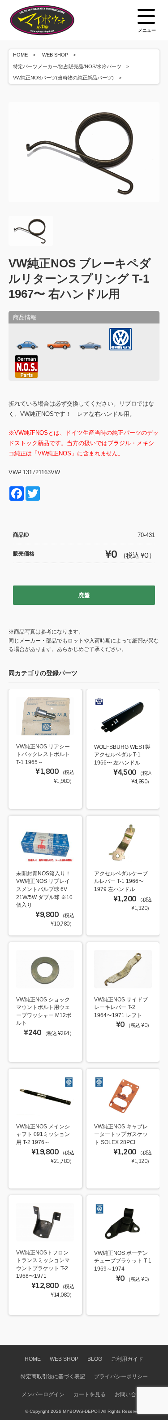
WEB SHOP (55, 54)
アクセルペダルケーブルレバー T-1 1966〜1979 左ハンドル (121, 881)
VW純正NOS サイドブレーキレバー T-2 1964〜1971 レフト (121, 1007)
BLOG (94, 1359)
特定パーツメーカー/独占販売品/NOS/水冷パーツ (67, 66)
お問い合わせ (131, 1394)
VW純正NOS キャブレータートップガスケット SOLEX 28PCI (121, 1134)
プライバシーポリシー (121, 1376)
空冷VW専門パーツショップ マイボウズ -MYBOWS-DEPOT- (53, 20)
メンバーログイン (43, 1394)
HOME (20, 54)
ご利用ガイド (127, 1359)
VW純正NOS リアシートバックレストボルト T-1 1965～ (43, 754)
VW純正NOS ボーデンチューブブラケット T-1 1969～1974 (122, 1260)
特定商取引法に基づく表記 (53, 1376)
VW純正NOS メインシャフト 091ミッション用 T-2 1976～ (43, 1134)
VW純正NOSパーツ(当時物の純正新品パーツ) (63, 77)
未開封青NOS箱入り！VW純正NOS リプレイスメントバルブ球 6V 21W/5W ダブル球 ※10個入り (44, 889)
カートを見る (89, 1394)
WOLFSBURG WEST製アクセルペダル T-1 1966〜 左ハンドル (122, 754)
